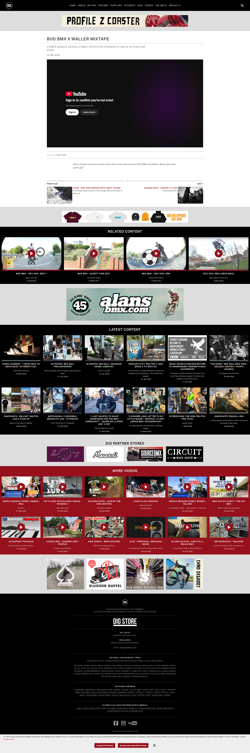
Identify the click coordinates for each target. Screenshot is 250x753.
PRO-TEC (165, 692)
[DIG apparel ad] (125, 217)
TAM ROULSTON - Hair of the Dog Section (104, 502)
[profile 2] (125, 21)
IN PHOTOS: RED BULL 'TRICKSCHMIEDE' (62, 365)
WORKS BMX (157, 695)
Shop (140, 5)
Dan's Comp (100, 708)
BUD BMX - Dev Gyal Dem (156, 273)
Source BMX (112, 711)
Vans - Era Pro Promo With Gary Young (97, 188)
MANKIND (122, 692)
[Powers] (65, 454)
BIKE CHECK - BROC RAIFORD (104, 541)
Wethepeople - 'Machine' (229, 541)
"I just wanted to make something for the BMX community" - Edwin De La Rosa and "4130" (104, 420)
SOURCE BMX (91, 695)
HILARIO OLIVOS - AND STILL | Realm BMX (187, 542)
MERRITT (131, 692)
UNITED (141, 695)
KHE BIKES (86, 692)
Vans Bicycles (136, 711)
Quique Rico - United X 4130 (160, 188)
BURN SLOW (107, 690)
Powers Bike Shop (147, 708)
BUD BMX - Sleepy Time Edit (94, 273)
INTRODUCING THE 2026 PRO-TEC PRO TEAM (187, 417)
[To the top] (125, 602)
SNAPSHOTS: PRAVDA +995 (228, 416)
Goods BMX (122, 708)
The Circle (161, 5)
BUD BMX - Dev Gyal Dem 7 (31, 273)
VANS (148, 695)
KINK (94, 692)
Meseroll (133, 708)
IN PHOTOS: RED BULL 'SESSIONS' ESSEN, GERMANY (104, 365)
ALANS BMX (79, 690)
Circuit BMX (88, 708)
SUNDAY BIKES (104, 695)
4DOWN (167, 695)
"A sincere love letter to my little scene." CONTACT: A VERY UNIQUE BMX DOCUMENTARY (145, 419)
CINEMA (116, 690)
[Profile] (184, 574)
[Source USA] (144, 454)
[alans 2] (125, 304)
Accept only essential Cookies (133, 745)
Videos (81, 5)
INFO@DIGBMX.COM (128, 648)
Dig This (92, 5)
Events (149, 5)
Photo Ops (116, 5)
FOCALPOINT (160, 690)
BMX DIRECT (91, 690)
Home (73, 5)
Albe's (79, 708)
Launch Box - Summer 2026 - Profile (62, 542)
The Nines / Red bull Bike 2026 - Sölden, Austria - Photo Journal (229, 366)
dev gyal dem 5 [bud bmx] (218, 273)
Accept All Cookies (104, 745)
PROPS (157, 692)
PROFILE (149, 692)
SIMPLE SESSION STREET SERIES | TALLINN (187, 502)
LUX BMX (112, 692)
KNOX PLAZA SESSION (146, 501)
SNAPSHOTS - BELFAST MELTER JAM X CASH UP (21, 417)
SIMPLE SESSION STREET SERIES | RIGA (21, 502)
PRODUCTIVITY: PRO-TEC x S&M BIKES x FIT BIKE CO (146, 365)
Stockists (129, 5)
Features (103, 5)
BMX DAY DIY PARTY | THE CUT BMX (229, 502)
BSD (99, 690)
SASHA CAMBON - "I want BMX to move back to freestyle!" (21, 365)
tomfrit (125, 731)
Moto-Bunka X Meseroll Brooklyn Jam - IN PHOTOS (62, 417)
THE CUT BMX (135, 690)
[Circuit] (184, 454)
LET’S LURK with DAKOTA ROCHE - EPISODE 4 (63, 502)
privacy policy (9, 739)
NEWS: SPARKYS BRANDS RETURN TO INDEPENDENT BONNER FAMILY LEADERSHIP (187, 366)
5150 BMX (111, 708)
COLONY (124, 690)
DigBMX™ (140, 609)
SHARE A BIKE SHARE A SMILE (124, 695)
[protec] (65, 574)
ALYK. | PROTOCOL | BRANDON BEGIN (146, 542)
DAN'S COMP (148, 690)
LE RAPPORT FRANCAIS (21, 541)
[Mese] (105, 454)
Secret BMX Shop (165, 708)
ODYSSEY (140, 692)
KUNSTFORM (102, 692)
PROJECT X (174, 5)
